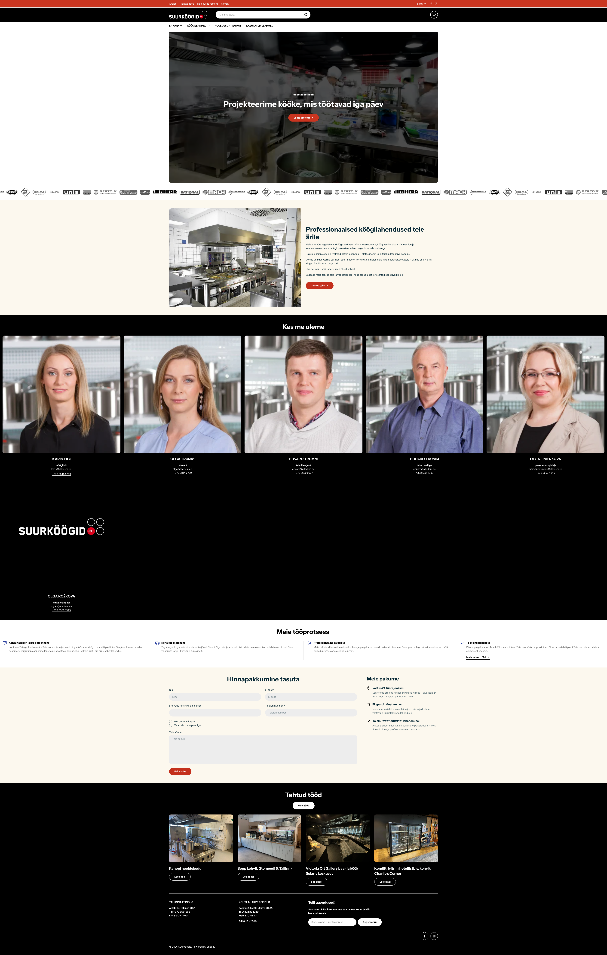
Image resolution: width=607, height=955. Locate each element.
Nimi (171, 689)
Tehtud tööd (187, 3)
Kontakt (225, 3)
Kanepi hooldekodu (185, 868)
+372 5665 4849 (545, 472)
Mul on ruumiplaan (184, 721)
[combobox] (263, 14)
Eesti (420, 4)
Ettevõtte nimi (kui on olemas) (185, 705)
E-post (269, 689)
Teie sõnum (175, 732)
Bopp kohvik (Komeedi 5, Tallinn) (265, 868)
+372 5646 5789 (61, 474)
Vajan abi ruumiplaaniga (187, 725)
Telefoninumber (275, 705)
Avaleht (173, 3)
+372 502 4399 (424, 472)
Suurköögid (184, 946)
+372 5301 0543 (61, 610)
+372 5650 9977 (303, 472)
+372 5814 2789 (182, 472)
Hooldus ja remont (207, 3)
